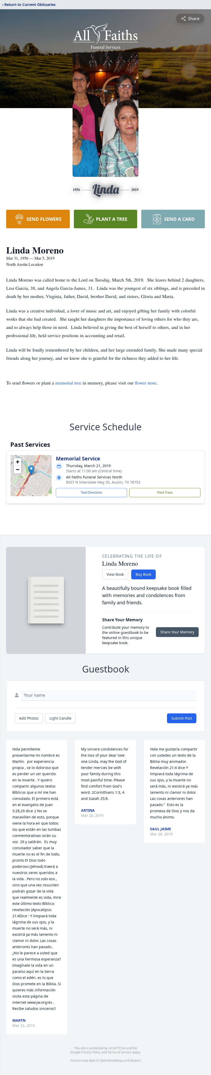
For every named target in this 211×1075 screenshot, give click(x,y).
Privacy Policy (91, 1052)
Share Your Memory (177, 632)
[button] (31, 470)
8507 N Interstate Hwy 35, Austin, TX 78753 (103, 482)
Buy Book (143, 574)
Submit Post (181, 718)
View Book (115, 574)
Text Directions (91, 492)
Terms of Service (119, 1052)
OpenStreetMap (111, 1060)
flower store (145, 383)
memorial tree (68, 383)
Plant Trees (165, 492)
